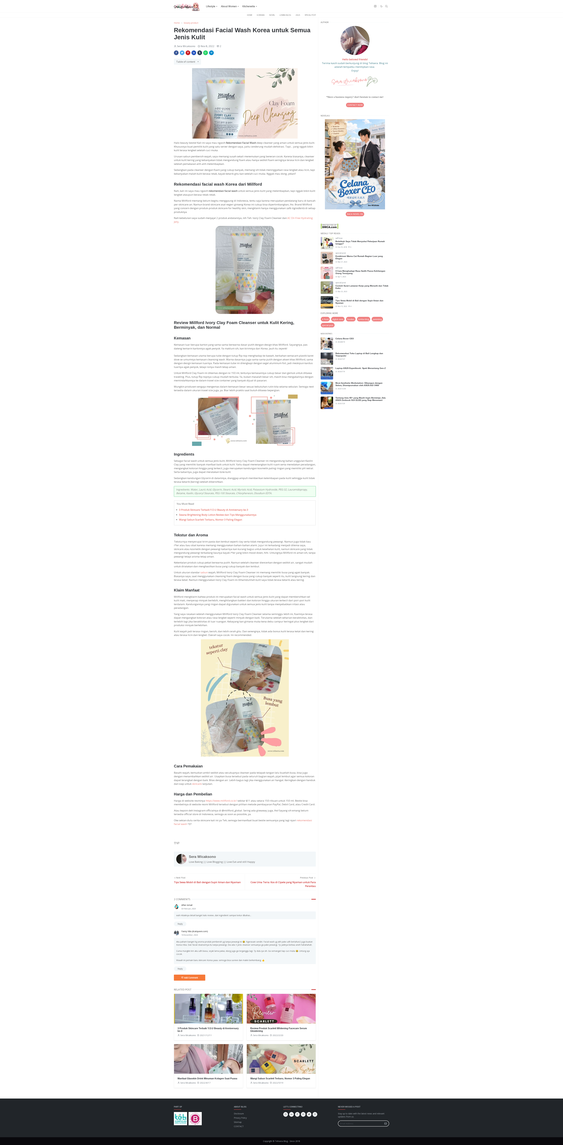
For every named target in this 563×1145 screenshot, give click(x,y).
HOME (249, 15)
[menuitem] (210, 6)
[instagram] (375, 6)
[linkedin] (291, 1114)
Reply (180, 923)
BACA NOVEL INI (355, 214)
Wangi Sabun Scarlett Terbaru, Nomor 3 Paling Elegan (210, 519)
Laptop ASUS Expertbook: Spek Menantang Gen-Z (360, 368)
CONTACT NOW (355, 105)
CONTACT (239, 1126)
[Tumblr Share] (199, 52)
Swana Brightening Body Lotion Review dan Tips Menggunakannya (217, 514)
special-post (340, 253)
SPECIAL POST (310, 15)
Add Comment (191, 977)
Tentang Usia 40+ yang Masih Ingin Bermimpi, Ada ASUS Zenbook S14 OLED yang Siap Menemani (360, 399)
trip (336, 297)
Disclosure (239, 1113)
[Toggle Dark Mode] (381, 6)
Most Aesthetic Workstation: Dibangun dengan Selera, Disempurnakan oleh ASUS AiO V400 (359, 384)
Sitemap (238, 1122)
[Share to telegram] (211, 52)
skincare (197, 783)
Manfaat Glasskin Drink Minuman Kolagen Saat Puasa (207, 1078)
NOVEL (272, 15)
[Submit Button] (385, 1123)
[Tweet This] (182, 52)
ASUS (298, 15)
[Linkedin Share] (193, 52)
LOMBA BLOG (285, 15)
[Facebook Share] (176, 52)
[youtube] (303, 1114)
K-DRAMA (261, 15)
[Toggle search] (386, 6)
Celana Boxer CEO (344, 338)
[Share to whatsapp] (205, 52)
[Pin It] (188, 52)
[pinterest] (297, 1114)
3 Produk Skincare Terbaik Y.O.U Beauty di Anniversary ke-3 (213, 509)
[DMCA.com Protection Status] (329, 226)
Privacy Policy (240, 1117)
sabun (204, 572)
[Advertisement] (354, 437)
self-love (338, 238)
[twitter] (309, 1114)
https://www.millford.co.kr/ (221, 800)
